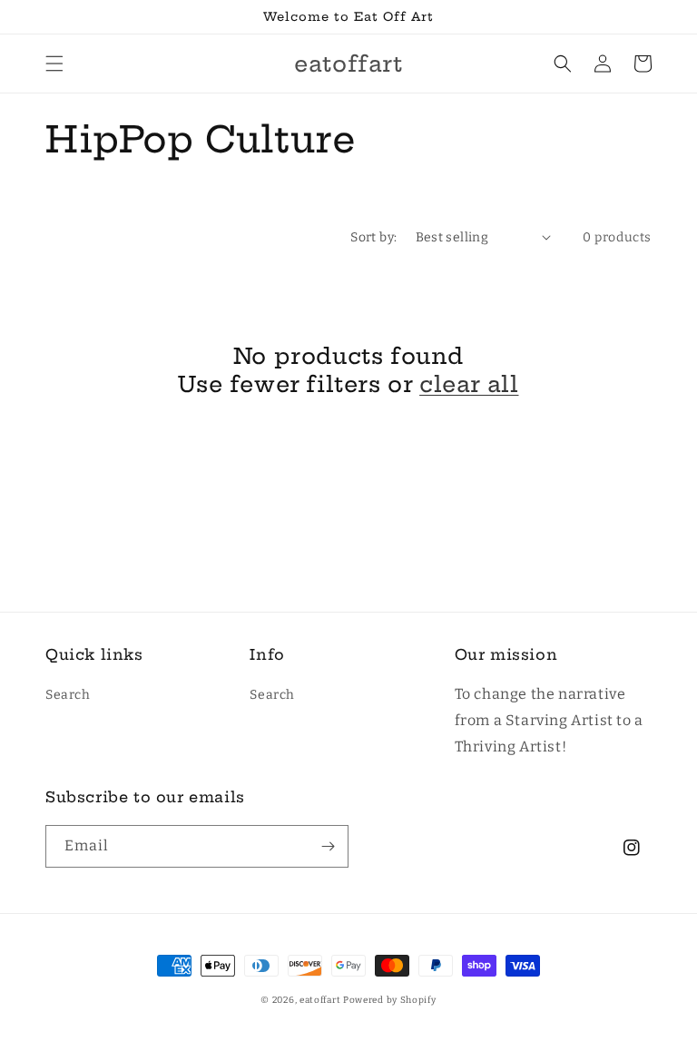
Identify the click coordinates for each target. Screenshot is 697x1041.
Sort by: (373, 237)
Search (68, 694)
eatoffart (319, 1000)
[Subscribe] (328, 846)
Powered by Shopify (390, 1000)
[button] (54, 63)
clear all (468, 384)
